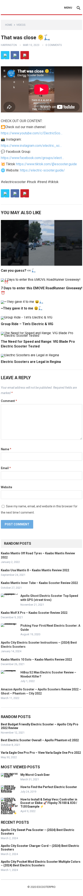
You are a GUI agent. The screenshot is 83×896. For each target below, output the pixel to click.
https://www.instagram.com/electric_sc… (31, 146)
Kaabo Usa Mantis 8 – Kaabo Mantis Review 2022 (35, 570)
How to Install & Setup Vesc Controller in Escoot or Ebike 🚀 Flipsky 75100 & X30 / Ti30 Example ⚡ (48, 803)
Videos (20, 24)
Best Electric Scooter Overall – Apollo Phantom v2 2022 (40, 740)
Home (8, 24)
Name (6, 449)
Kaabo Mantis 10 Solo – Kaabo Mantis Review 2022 (36, 659)
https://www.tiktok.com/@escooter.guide (46, 164)
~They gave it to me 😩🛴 (22, 308)
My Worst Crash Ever (35, 774)
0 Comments (54, 45)
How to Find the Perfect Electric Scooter (48, 787)
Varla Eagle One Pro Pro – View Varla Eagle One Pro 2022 (41, 752)
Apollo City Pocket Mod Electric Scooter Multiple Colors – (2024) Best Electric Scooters (40, 863)
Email (6, 468)
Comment (9, 401)
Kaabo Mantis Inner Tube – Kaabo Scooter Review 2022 (39, 583)
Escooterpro (46, 886)
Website (6, 487)
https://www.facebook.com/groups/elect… (32, 158)
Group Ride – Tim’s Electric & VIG (27, 324)
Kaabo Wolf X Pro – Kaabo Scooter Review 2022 (34, 612)
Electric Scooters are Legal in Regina (31, 362)
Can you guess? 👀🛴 (18, 270)
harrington (9, 45)
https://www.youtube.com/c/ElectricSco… (31, 133)
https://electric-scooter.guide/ (42, 170)
